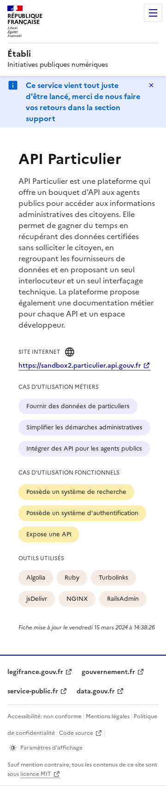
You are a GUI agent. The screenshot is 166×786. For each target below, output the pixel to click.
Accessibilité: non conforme (44, 716)
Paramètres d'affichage (51, 748)
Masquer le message (151, 85)
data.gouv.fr (96, 691)
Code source (76, 733)
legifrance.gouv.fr (35, 672)
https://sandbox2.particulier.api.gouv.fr (79, 365)
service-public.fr (32, 691)
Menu (153, 13)
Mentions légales (108, 716)
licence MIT (35, 774)
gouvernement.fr (108, 672)
